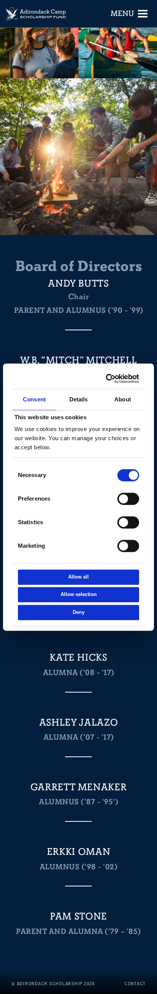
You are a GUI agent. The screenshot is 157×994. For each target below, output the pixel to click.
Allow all (78, 577)
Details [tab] (78, 399)
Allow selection (79, 595)
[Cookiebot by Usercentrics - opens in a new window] (107, 379)
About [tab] (122, 399)
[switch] (128, 499)
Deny (79, 612)
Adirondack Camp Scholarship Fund (36, 14)
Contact (135, 983)
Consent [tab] (34, 399)
